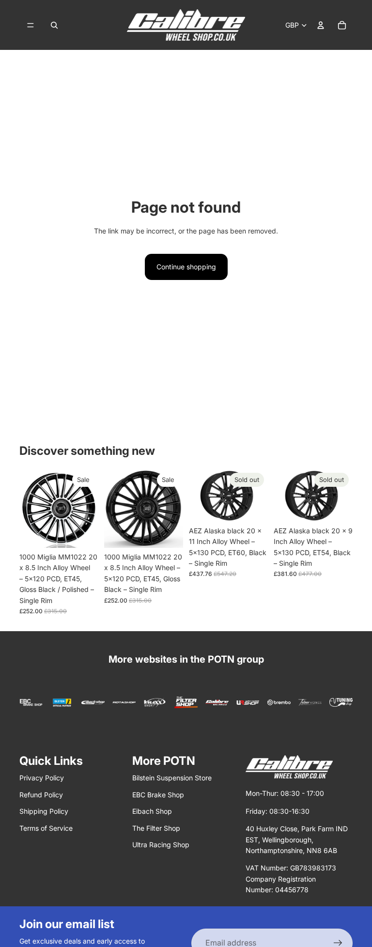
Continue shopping (186, 267)
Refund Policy (41, 795)
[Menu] (30, 25)
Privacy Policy (41, 778)
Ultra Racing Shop (160, 844)
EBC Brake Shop (158, 795)
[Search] (54, 25)
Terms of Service (46, 828)
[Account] (320, 25)
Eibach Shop (152, 811)
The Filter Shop (156, 828)
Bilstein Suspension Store (172, 778)
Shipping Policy (43, 811)
